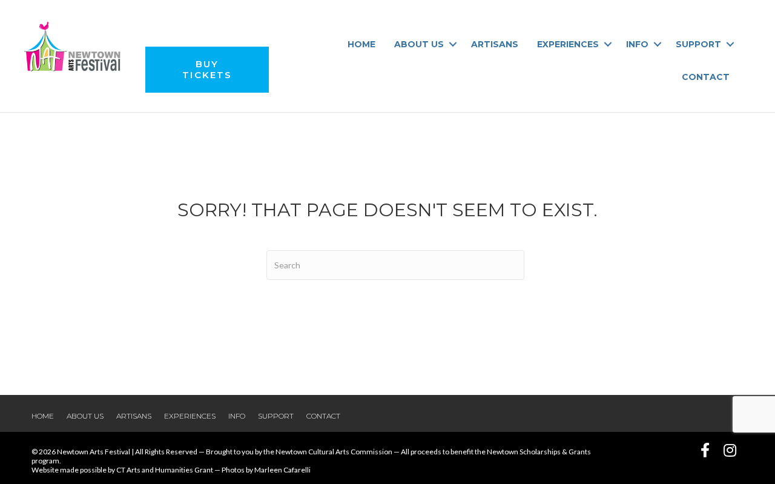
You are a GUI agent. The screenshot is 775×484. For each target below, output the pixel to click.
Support (698, 44)
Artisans (494, 44)
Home (361, 44)
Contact (706, 76)
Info (637, 44)
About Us (419, 44)
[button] (452, 44)
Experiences (568, 44)
